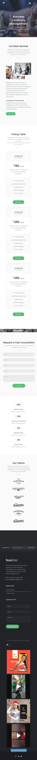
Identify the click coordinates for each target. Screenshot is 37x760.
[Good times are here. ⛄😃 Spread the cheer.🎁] (18, 711)
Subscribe (31, 547)
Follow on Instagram (20, 750)
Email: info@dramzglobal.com (14, 579)
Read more (11, 113)
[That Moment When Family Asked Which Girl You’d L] (18, 686)
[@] (11, 646)
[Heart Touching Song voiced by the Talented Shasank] (18, 735)
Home (14, 27)
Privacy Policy (10, 590)
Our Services (20, 27)
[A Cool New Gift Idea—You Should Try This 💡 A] (18, 662)
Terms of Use (10, 593)
